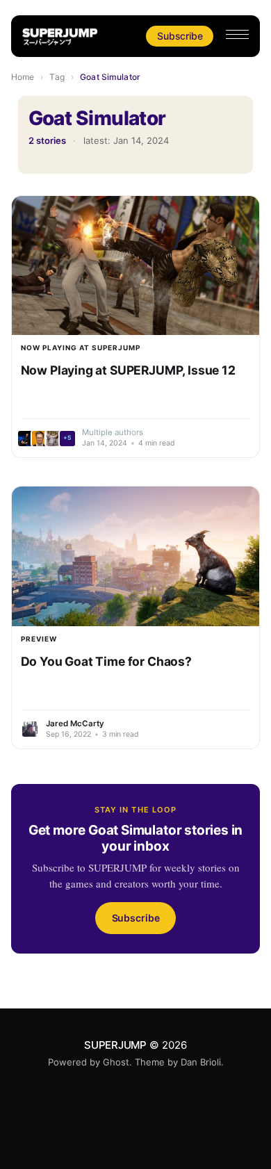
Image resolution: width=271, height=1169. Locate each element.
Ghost (116, 1062)
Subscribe (179, 36)
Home (22, 77)
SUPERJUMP (115, 1045)
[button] (237, 34)
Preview (39, 639)
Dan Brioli (201, 1062)
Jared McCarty (75, 723)
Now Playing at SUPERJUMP (80, 347)
